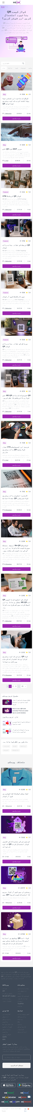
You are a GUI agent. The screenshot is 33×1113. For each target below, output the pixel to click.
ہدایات (10, 68)
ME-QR (3, 6)
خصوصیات (23, 68)
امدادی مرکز (22, 1032)
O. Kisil (6, 160)
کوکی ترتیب (6, 1034)
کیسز (16, 68)
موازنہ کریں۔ (23, 998)
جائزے (20, 1006)
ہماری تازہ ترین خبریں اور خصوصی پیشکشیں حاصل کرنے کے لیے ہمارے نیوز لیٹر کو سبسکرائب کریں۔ (16, 1049)
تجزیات (6, 750)
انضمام (20, 1001)
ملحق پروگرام (7, 993)
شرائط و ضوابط (7, 1024)
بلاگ (19, 1022)
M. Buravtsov (8, 510)
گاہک (14, 746)
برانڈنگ (23, 746)
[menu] (3, 2)
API (3, 991)
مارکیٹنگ (15, 750)
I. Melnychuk (7, 113)
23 (22, 686)
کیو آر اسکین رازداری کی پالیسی (7, 1029)
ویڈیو (20, 1024)
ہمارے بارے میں (23, 988)
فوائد (4, 988)
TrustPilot (20, 1003)
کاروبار (6, 746)
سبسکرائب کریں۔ (16, 1065)
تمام (3, 68)
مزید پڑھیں (16, 118)
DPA (3, 1039)
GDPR (4, 1037)
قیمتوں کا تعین (23, 996)
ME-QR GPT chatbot (8, 996)
